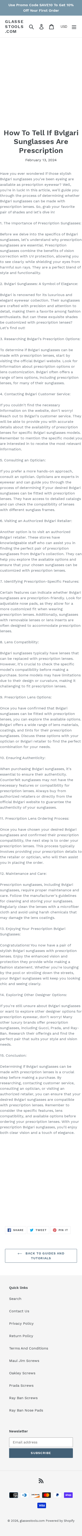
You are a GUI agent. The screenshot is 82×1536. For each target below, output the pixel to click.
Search (15, 1298)
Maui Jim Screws (24, 1360)
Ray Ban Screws (23, 1398)
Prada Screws (21, 1385)
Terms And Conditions (28, 1348)
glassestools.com (14, 26)
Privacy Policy (21, 1323)
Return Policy (21, 1336)
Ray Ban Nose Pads (26, 1410)
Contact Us (19, 1311)
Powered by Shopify (60, 1520)
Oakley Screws (22, 1373)
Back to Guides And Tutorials (44, 1255)
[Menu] (74, 26)
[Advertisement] (41, 87)
